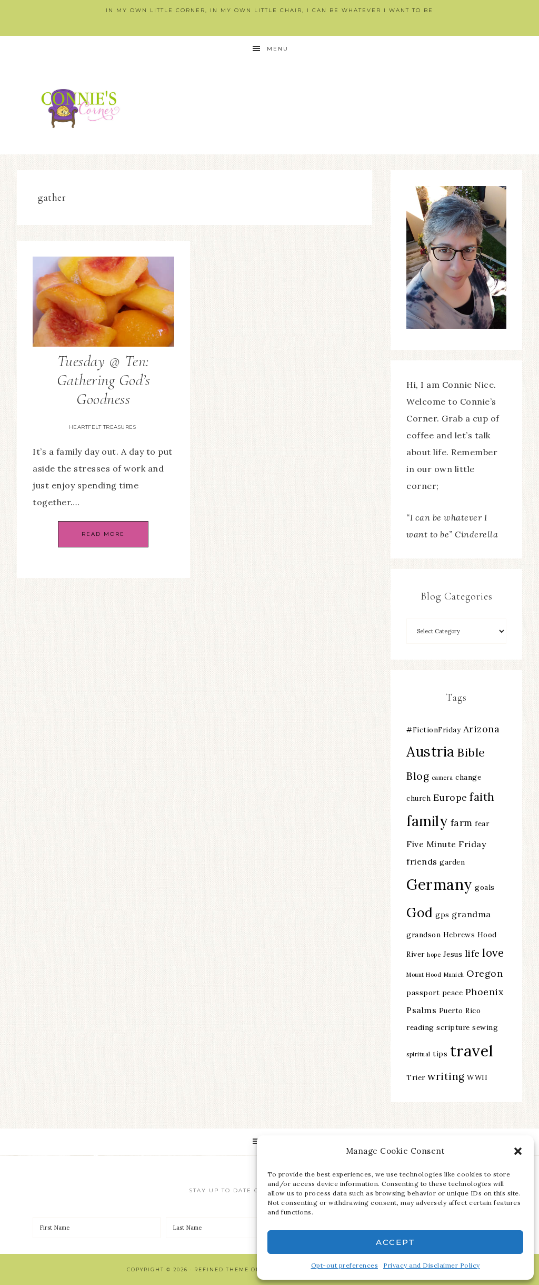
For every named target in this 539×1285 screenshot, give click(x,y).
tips (440, 1053)
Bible (471, 752)
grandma (471, 914)
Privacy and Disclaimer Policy (431, 1265)
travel (472, 1051)
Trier (415, 1077)
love (493, 953)
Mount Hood (423, 974)
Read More (103, 534)
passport (423, 992)
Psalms (421, 1010)
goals (485, 887)
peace (452, 992)
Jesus (453, 954)
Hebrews (459, 934)
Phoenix (484, 992)
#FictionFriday (433, 729)
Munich (454, 974)
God (419, 912)
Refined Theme (221, 1269)
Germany (439, 884)
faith (482, 797)
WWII (477, 1077)
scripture (453, 1027)
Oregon (484, 973)
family (427, 821)
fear (482, 823)
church (418, 798)
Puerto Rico (460, 1010)
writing (446, 1076)
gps (442, 914)
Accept (395, 1242)
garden (452, 862)
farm (462, 823)
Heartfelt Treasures (102, 427)
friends (421, 861)
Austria (430, 751)
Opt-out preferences (344, 1265)
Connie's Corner (82, 108)
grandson (423, 934)
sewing (485, 1027)
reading (420, 1027)
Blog (417, 776)
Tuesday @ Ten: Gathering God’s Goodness (104, 380)
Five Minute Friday (446, 844)
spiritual (418, 1054)
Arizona (481, 729)
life (472, 953)
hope (434, 954)
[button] (518, 1151)
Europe (450, 797)
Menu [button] (277, 48)
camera (442, 777)
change (468, 777)
